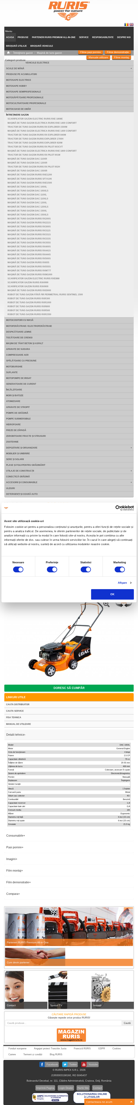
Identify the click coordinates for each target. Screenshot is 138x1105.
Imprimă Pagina (45, 1087)
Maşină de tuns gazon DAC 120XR (27, 163)
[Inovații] (112, 991)
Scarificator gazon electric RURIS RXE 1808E (35, 119)
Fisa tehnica (13, 717)
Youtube (93, 1064)
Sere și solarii (15, 459)
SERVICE (84, 37)
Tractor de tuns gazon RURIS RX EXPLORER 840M (37, 135)
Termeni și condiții (32, 1054)
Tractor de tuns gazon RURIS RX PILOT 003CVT (35, 146)
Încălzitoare (14, 389)
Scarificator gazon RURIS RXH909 (28, 286)
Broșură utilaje (16, 46)
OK (112, 594)
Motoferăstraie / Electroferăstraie (29, 326)
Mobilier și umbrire (18, 453)
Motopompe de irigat (18, 378)
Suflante (12, 372)
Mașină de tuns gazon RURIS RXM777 (29, 270)
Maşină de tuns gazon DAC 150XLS (28, 214)
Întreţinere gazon (17, 115)
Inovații (97, 1005)
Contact (11, 1005)
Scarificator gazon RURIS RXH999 (28, 282)
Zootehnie (12, 442)
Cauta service (15, 711)
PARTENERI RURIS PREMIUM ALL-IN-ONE (53, 37)
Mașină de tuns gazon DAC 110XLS (28, 198)
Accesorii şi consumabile (21, 482)
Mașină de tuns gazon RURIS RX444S (29, 254)
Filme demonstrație (118, 52)
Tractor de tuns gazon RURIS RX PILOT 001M (34, 155)
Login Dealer (66, 1087)
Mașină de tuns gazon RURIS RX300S (29, 226)
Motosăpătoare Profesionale (24, 97)
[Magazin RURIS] (69, 1034)
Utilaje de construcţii (20, 471)
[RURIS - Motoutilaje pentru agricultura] (69, 11)
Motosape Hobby (16, 86)
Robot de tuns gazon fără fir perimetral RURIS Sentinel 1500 (45, 294)
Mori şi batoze (14, 395)
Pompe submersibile (18, 418)
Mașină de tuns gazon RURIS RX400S (29, 246)
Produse (23, 37)
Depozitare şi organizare (21, 448)
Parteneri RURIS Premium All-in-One (28, 942)
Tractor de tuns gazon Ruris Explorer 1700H (35, 139)
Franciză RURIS (82, 1048)
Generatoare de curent (21, 384)
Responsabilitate (103, 37)
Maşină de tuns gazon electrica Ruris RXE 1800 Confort (42, 151)
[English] (131, 24)
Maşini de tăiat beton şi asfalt (24, 343)
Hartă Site (83, 1087)
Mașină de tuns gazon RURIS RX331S (29, 234)
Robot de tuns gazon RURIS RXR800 (29, 306)
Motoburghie (14, 366)
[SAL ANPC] (50, 1097)
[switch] (52, 569)
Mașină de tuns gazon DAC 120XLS (28, 206)
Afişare (122, 582)
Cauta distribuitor (17, 704)
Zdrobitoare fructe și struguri (26, 436)
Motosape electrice (18, 80)
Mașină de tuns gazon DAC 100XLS (28, 190)
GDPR (101, 1048)
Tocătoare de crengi (19, 337)
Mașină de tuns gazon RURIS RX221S (29, 222)
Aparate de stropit (18, 407)
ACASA (10, 37)
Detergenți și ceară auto (22, 494)
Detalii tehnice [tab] (15, 734)
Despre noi (123, 37)
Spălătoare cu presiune (21, 360)
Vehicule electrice (37, 62)
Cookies (116, 1048)
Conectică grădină (18, 476)
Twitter (73, 1064)
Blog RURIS (56, 1054)
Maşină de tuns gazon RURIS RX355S (29, 242)
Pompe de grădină (17, 413)
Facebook (52, 1064)
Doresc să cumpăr (69, 687)
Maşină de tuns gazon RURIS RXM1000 (30, 274)
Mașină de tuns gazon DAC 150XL (27, 210)
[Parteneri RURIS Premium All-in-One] (69, 926)
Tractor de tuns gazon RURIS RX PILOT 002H (34, 166)
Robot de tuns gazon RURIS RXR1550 (29, 314)
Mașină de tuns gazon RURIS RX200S (29, 218)
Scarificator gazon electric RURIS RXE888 (33, 278)
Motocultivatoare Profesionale (26, 103)
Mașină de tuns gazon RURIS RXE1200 (30, 174)
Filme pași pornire (90, 52)
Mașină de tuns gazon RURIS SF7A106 (30, 179)
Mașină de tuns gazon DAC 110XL (27, 194)
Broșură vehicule (41, 46)
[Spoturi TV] (69, 991)
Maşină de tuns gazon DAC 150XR (27, 170)
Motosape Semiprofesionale (23, 91)
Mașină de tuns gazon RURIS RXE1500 (30, 183)
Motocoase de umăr (18, 109)
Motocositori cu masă (19, 320)
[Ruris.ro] (8, 52)
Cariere (12, 1054)
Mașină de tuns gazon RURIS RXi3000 (29, 290)
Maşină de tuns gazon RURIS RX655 (28, 262)
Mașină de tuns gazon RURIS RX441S (29, 250)
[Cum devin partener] (69, 957)
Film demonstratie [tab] (17, 882)
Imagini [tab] (11, 859)
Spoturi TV (56, 1005)
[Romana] (126, 24)
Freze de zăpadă (16, 430)
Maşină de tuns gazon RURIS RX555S (29, 266)
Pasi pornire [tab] (14, 847)
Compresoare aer (17, 355)
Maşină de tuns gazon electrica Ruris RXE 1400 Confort (42, 123)
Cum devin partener (18, 962)
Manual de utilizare (18, 724)
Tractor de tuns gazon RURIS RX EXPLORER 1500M (37, 127)
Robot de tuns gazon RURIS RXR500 (29, 310)
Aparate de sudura (18, 349)
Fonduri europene (17, 1048)
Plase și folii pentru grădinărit (25, 465)
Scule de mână (15, 68)
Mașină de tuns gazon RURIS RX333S (29, 238)
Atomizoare (13, 401)
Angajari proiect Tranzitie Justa (50, 1048)
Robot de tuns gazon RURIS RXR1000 (29, 302)
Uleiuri (10, 488)
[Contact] (26, 991)
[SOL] (92, 1097)
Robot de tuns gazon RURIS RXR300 (29, 298)
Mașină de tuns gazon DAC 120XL (27, 202)
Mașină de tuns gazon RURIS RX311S (29, 230)
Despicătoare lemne (18, 332)
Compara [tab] (12, 893)
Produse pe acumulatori (21, 74)
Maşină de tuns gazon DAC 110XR (27, 159)
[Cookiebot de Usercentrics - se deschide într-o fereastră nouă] (118, 508)
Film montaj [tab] (13, 870)
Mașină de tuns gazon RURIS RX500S (29, 258)
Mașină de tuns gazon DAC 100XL (27, 186)
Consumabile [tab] (14, 835)
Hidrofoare (13, 424)
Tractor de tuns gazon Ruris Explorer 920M (35, 143)
